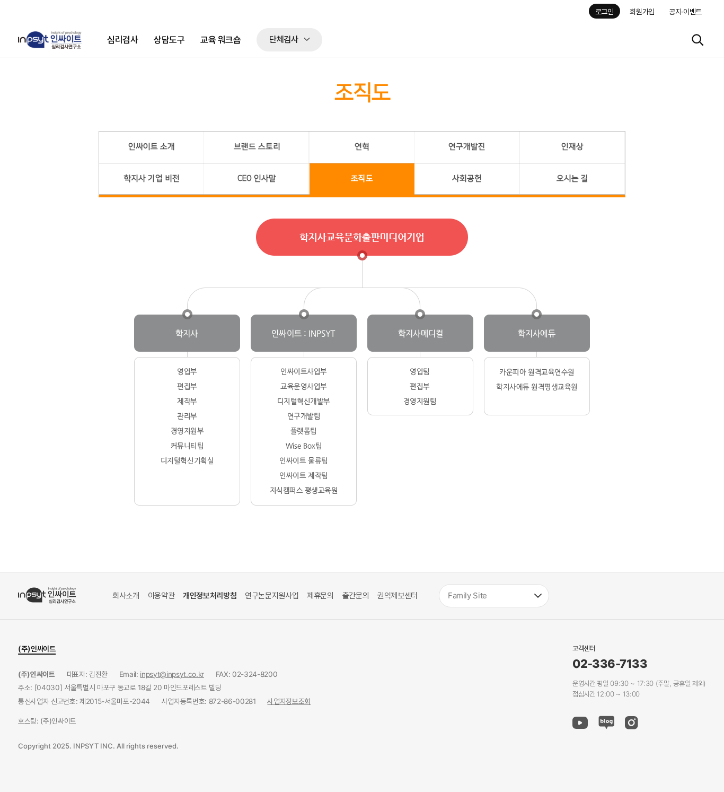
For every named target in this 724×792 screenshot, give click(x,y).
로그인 (604, 11)
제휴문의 (320, 595)
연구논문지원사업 (271, 595)
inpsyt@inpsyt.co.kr (172, 674)
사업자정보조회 (289, 701)
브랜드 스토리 (257, 146)
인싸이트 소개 (151, 146)
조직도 (362, 178)
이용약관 (161, 595)
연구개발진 (466, 146)
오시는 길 (572, 178)
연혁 (362, 146)
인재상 (572, 146)
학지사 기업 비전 (151, 178)
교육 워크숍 (220, 39)
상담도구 (169, 39)
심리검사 (122, 39)
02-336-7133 (609, 664)
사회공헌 (467, 178)
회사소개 (125, 595)
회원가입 (642, 11)
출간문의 (355, 595)
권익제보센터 (397, 595)
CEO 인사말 (256, 178)
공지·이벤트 (685, 11)
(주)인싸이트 (37, 648)
